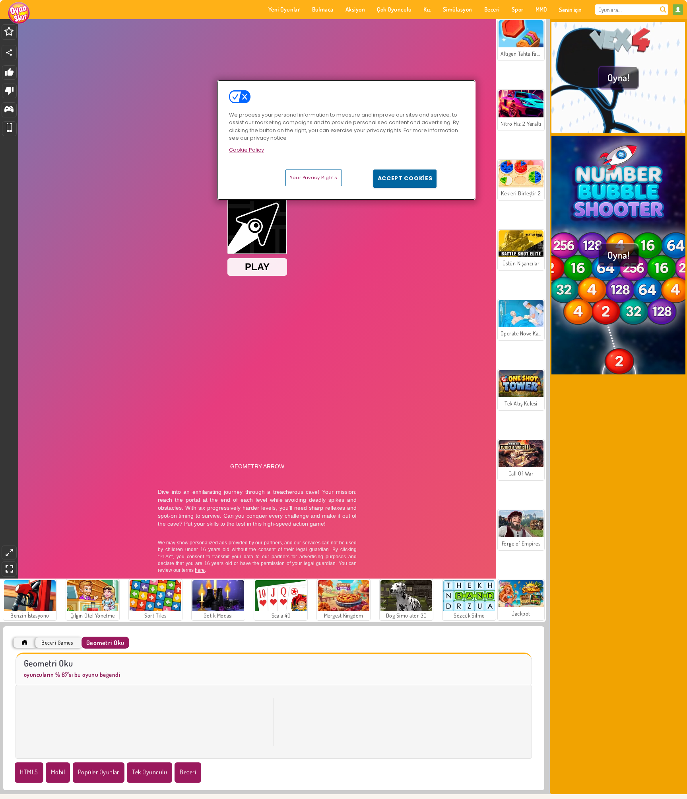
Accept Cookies (405, 178)
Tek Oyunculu (149, 772)
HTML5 (29, 772)
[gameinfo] (9, 110)
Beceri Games (57, 642)
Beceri (188, 772)
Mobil (58, 772)
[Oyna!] (618, 131)
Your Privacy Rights (314, 177)
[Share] (9, 52)
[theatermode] (9, 552)
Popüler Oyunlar (98, 772)
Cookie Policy (246, 150)
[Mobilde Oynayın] (9, 128)
